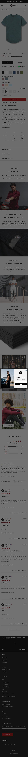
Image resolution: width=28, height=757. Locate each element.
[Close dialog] (26, 370)
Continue (20, 384)
